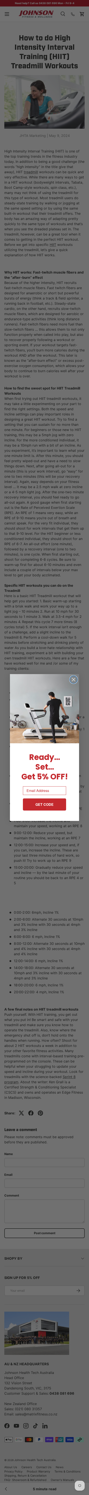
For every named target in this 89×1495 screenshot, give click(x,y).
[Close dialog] (73, 679)
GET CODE (44, 804)
